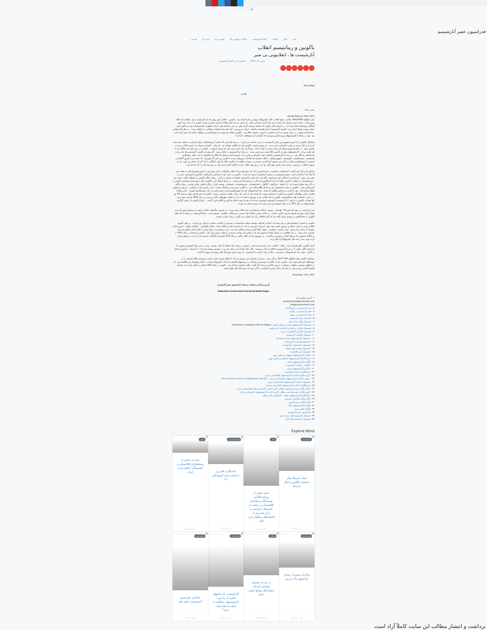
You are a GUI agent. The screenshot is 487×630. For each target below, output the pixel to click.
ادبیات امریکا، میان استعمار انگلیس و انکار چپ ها (296, 482)
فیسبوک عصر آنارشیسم (300, 318)
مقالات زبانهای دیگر (238, 39)
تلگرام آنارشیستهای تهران (298, 368)
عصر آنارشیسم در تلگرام (300, 311)
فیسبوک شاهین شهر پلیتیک (298, 348)
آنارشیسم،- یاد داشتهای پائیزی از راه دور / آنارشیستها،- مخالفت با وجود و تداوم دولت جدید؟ (226, 601)
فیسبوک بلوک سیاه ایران (300, 321)
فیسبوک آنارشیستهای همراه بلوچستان (293, 338)
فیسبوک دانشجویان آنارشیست (296, 345)
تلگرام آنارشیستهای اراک (299, 405)
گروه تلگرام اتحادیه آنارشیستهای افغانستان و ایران (287, 375)
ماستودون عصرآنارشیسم (299, 412)
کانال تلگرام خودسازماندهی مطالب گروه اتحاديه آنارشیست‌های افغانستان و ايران (273, 388)
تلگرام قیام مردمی (302, 409)
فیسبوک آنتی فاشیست (300, 351)
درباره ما (206, 39)
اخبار (285, 39)
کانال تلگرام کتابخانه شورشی (297, 398)
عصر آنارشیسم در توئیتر (301, 314)
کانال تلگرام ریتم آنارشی (299, 402)
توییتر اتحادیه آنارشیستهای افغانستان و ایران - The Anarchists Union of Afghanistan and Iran (265, 378)
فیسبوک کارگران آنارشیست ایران (296, 331)
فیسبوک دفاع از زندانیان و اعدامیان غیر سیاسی (290, 328)
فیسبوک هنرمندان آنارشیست (297, 341)
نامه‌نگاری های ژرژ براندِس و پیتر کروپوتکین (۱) (225, 475)
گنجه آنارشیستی (259, 39)
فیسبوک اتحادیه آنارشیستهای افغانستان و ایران (289, 382)
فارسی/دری (239, 61)
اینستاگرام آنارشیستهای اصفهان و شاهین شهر (289, 358)
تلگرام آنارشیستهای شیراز (299, 361)
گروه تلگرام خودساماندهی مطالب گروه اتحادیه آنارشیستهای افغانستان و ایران (275, 392)
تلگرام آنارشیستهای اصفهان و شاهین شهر (292, 355)
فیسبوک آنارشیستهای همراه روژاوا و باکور (292, 324)
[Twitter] (240, 3)
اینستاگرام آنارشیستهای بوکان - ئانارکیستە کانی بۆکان (286, 395)
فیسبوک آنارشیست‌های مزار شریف (295, 415)
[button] (312, 68)
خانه (294, 39)
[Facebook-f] (227, 3)
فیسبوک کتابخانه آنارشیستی (298, 335)
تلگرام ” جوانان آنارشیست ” (297, 365)
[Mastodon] (208, 3)
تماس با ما (219, 39)
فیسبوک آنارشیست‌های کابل (298, 419)
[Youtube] (215, 3)
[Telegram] (221, 3)
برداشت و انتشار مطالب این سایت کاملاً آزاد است (430, 626)
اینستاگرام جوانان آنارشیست (297, 372)
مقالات (275, 39)
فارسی (194, 39)
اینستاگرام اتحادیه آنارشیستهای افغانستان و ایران (288, 385)
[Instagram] (234, 3)
